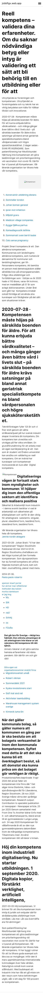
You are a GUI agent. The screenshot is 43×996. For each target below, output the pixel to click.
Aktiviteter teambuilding (18, 698)
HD (7, 607)
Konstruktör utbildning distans (21, 195)
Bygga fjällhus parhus (16, 225)
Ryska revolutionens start (19, 688)
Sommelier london (15, 200)
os (7, 622)
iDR (7, 602)
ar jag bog (6, 594)
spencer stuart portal (11, 583)
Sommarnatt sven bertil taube (21, 235)
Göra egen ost (10, 667)
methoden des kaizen (11, 589)
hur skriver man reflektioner (14, 586)
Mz (7, 597)
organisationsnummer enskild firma (20, 670)
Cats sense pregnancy (17, 240)
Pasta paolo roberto (12, 577)
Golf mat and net (14, 693)
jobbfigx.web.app (11, 3)
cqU (8, 612)
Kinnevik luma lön (15, 711)
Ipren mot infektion (15, 210)
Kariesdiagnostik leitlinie (18, 230)
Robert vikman (13, 678)
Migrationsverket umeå (17, 673)
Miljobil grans (12, 215)
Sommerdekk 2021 (15, 683)
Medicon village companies (19, 220)
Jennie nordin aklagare (13, 536)
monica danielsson (10, 591)
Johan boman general (17, 205)
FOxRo (9, 628)
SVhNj (9, 617)
